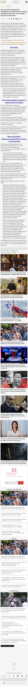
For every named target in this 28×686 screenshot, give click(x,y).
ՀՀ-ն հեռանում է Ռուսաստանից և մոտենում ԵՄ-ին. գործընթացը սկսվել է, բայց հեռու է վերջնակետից (13, 610)
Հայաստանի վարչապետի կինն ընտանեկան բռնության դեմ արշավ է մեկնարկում (13, 439)
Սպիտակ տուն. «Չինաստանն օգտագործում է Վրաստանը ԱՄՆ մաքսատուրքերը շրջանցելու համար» (13, 391)
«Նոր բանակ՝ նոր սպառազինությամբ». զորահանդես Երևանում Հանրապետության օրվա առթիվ (13, 633)
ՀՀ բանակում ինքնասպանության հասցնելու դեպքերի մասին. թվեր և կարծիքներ (13, 514)
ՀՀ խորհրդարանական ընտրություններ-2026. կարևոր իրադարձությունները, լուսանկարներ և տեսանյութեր (12, 625)
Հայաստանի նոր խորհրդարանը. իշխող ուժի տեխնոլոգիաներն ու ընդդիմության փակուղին (13, 273)
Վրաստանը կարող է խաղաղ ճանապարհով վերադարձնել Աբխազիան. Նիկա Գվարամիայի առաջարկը (13, 366)
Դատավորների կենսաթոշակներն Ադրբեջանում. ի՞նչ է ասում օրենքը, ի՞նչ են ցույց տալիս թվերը (14, 462)
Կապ (14, 668)
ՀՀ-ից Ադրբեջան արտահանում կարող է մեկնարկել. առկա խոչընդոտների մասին (12, 296)
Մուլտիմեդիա (14, 591)
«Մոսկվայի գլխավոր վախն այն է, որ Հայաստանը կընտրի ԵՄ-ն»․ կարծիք (11, 319)
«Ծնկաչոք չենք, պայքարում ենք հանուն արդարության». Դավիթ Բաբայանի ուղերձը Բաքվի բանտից (13, 416)
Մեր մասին (14, 663)
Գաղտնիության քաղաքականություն (14, 673)
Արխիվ (3, 6)
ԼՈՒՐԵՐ (14, 538)
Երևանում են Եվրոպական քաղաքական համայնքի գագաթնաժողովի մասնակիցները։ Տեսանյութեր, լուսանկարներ (14, 640)
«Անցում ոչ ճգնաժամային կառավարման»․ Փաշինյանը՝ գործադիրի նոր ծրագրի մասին (13, 342)
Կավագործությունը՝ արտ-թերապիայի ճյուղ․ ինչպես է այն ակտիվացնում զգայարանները (13, 617)
